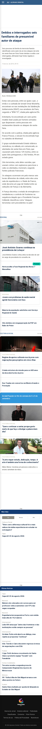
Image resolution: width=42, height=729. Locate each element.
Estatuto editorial (22, 711)
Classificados (11, 714)
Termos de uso (8, 718)
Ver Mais (39, 217)
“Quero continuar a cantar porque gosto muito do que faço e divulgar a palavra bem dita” (19, 429)
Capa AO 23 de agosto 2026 (13, 536)
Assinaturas (35, 718)
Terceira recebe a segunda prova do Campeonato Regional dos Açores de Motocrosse (17, 667)
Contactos (21, 714)
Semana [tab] (21, 517)
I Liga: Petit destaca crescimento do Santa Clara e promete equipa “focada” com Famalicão (19, 655)
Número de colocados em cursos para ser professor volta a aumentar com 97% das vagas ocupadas (19, 605)
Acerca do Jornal (10, 711)
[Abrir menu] (3, 2)
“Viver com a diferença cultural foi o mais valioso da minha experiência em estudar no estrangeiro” (19, 527)
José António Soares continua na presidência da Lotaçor (18, 248)
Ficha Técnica (30, 714)
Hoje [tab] (8, 517)
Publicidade (33, 711)
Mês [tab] (34, 517)
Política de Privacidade (22, 718)
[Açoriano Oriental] (21, 706)
